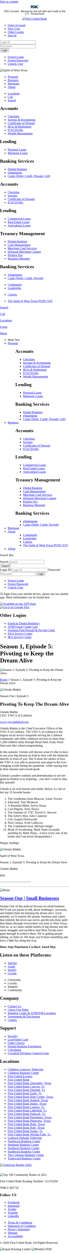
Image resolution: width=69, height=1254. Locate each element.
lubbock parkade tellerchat (25, 1137)
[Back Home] (34, 18)
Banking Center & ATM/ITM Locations (32, 1013)
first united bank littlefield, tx (27, 1110)
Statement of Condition (22, 1226)
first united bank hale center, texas (30, 1096)
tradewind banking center (24, 1158)
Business (13, 80)
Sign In (12, 35)
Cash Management (19, 245)
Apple (11, 966)
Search (12, 100)
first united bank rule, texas (26, 1127)
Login (4, 50)
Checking (13, 116)
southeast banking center (23, 1148)
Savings (12, 195)
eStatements (15, 172)
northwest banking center (24, 1141)
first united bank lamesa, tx (26, 1107)
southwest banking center (24, 1151)
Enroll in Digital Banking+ (24, 623)
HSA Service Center (20, 633)
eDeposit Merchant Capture (24, 251)
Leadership (14, 288)
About (11, 87)
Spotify (12, 970)
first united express (20, 1076)
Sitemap (12, 1232)
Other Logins (16, 32)
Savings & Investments (21, 119)
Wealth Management (20, 133)
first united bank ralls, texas (26, 1124)
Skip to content (9, 1)
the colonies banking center (26, 1155)
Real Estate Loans (19, 222)
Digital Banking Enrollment (24, 1046)
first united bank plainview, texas (29, 1120)
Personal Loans (17, 149)
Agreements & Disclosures (24, 1016)
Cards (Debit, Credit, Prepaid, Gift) (29, 176)
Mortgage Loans (18, 153)
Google (12, 973)
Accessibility (15, 1236)
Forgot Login (16, 57)
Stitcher (12, 963)
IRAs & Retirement (19, 126)
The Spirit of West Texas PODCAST (30, 301)
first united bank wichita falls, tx (29, 1134)
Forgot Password (18, 60)
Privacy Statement (19, 1229)
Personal (13, 76)
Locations (14, 93)
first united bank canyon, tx (26, 1086)
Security (13, 1036)
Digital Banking (17, 169)
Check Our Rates (18, 1009)
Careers (12, 294)
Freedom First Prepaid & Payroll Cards (31, 630)
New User (14, 28)
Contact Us (14, 1006)
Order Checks (16, 1043)
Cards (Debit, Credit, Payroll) (25, 278)
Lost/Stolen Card (18, 1039)
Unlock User (15, 63)
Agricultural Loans (19, 225)
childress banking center (23, 1072)
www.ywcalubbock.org (14, 722)
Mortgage (13, 83)
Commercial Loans (19, 218)
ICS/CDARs (15, 130)
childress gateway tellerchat (25, 1069)
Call (10, 97)
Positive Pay (15, 255)
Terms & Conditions (20, 1222)
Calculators (14, 1049)
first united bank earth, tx (25, 1093)
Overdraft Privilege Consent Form (28, 1053)
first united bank (18, 1079)
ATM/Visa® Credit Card (23, 626)
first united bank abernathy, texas (29, 1083)
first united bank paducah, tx (26, 1114)
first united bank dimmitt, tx (26, 1090)
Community (15, 284)
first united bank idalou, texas (27, 1103)
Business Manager (19, 258)
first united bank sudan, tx (25, 1131)
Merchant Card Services (22, 248)
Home (3, 679)
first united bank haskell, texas (28, 1100)
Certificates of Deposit (21, 123)
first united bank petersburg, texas (30, 1117)
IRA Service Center (19, 637)
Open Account (16, 25)
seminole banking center (23, 1144)
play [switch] (2, 875)
